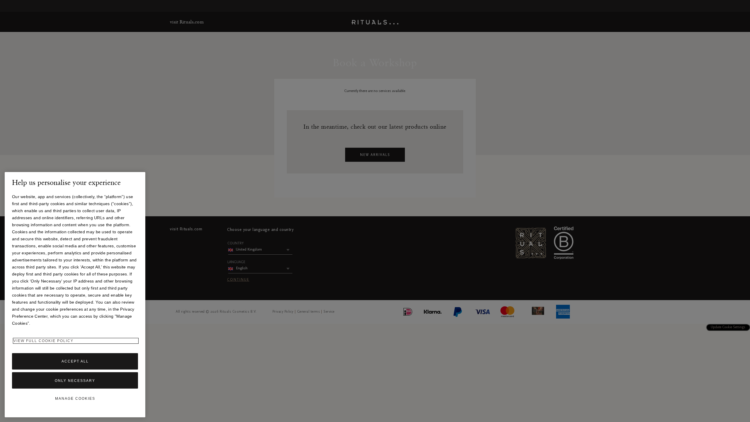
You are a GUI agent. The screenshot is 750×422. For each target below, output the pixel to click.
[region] (75, 294)
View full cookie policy (43, 341)
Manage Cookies (75, 399)
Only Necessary (75, 381)
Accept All (75, 361)
